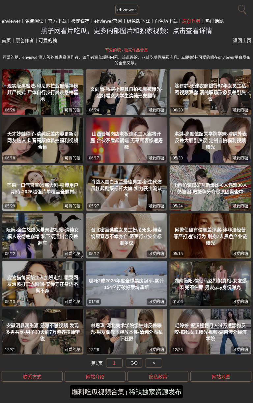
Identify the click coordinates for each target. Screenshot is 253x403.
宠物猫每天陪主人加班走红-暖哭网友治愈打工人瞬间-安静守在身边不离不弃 (42, 284)
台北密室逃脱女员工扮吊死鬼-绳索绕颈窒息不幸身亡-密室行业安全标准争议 (126, 236)
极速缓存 (80, 21)
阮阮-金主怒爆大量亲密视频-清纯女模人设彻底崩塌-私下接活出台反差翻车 (42, 236)
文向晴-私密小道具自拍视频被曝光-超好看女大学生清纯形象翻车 (126, 92)
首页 (6, 40)
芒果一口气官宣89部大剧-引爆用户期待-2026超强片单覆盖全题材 (42, 188)
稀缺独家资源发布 (155, 392)
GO (134, 363)
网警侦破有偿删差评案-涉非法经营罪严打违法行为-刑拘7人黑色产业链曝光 (210, 236)
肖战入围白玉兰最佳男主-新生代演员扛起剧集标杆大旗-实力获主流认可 (126, 188)
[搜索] (241, 8)
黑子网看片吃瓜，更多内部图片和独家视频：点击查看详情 (126, 31)
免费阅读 (34, 21)
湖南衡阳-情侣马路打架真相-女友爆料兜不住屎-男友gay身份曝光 (210, 284)
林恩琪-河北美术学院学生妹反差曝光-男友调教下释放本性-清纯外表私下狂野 (126, 332)
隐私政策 (158, 376)
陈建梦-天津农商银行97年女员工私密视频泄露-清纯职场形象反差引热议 (210, 92)
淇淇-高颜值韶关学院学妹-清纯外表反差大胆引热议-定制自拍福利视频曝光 (210, 140)
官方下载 (57, 21)
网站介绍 (95, 376)
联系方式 (32, 376)
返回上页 (242, 40)
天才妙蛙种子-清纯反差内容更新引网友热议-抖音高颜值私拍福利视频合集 (42, 140)
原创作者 (191, 21)
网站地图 (221, 376)
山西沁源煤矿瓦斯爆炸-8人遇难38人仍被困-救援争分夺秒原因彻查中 (210, 188)
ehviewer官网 (108, 21)
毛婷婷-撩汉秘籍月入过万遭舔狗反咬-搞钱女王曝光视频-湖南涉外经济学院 (210, 332)
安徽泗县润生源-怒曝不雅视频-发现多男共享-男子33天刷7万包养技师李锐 (43, 332)
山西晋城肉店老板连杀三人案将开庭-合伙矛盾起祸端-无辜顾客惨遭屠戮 (126, 140)
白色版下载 (166, 21)
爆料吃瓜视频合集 (97, 392)
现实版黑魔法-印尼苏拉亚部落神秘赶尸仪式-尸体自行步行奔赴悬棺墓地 (42, 92)
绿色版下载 (138, 21)
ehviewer (126, 9)
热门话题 (214, 21)
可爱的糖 (72, 110)
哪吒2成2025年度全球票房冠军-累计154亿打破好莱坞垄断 (126, 284)
